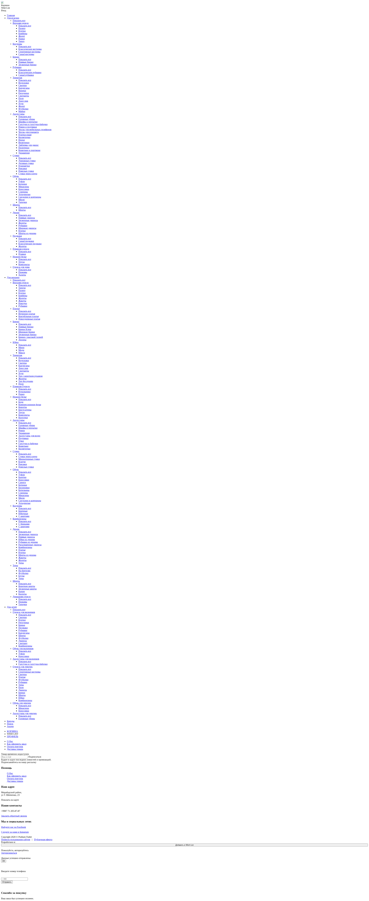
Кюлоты (22, 594)
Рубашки (17, 67)
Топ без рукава (25, 381)
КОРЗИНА (12, 731)
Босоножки (24, 487)
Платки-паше (25, 134)
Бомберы (22, 33)
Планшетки (24, 166)
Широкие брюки (26, 332)
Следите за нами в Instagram (15, 832)
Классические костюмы (30, 49)
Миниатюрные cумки (29, 459)
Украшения (24, 153)
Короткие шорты (26, 586)
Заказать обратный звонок (14, 816)
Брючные (23, 511)
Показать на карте (10, 800)
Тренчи (22, 288)
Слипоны (23, 192)
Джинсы (22, 640)
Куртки (22, 31)
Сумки (16, 155)
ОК (3, 861)
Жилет (21, 36)
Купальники (24, 391)
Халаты (22, 275)
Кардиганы (24, 88)
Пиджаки (17, 236)
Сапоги (22, 482)
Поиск (10, 724)
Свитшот (22, 643)
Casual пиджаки (26, 241)
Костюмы (17, 44)
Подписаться (34, 757)
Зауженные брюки (27, 64)
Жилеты (22, 223)
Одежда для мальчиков (24, 612)
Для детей (12, 607)
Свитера (22, 85)
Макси (21, 352)
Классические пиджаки (30, 243)
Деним (16, 212)
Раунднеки (23, 93)
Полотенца (23, 147)
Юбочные (23, 513)
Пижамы (22, 272)
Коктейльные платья (28, 316)
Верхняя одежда (21, 23)
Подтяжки (23, 438)
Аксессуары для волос (29, 435)
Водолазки (23, 83)
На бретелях (24, 570)
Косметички (24, 137)
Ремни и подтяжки (27, 127)
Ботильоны (23, 490)
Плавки (22, 254)
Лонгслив (23, 101)
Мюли (21, 199)
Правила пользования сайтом (15, 839)
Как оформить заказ (16, 744)
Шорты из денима (27, 233)
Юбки (16, 342)
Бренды (10, 721)
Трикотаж (17, 77)
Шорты (16, 205)
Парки (21, 38)
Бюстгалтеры (24, 410)
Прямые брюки (25, 62)
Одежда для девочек (23, 666)
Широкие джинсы (27, 228)
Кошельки (23, 446)
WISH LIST (12, 734)
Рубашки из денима (28, 542)
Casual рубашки (26, 75)
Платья (16, 308)
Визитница (23, 142)
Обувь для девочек (22, 703)
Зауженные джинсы (28, 220)
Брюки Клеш (24, 329)
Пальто (21, 28)
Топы (21, 563)
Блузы (21, 576)
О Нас (10, 741)
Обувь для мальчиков (23, 648)
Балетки (22, 477)
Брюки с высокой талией (30, 337)
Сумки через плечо (27, 173)
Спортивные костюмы (29, 51)
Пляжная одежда (21, 249)
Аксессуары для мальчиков (26, 659)
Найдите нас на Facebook (13, 827)
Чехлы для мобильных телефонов (34, 129)
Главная (11, 15)
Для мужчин (13, 18)
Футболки (23, 109)
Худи (20, 103)
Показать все (19, 20)
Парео (21, 394)
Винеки (22, 90)
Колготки (23, 417)
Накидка (22, 303)
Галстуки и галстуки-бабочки (33, 124)
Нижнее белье (20, 256)
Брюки (16, 57)
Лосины (22, 339)
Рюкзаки (22, 168)
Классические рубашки (29, 72)
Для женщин (13, 277)
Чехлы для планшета (28, 132)
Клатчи (22, 461)
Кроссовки (23, 189)
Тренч (21, 41)
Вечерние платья (26, 314)
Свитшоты (23, 96)
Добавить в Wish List (184, 845)
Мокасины (23, 186)
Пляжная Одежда (21, 386)
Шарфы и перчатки (27, 122)
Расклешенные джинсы (30, 544)
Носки (21, 140)
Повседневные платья (29, 319)
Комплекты (24, 264)
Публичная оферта (43, 839)
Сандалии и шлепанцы (29, 197)
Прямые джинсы (26, 218)
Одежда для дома (21, 267)
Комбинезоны (19, 519)
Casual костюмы (26, 54)
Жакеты (22, 301)
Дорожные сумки (27, 160)
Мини (21, 347)
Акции (10, 726)
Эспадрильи (24, 194)
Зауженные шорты (27, 589)
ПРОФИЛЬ (12, 736)
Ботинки (22, 184)
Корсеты (22, 407)
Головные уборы (26, 119)
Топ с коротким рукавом (30, 376)
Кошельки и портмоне (29, 150)
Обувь (16, 176)
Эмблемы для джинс (28, 145)
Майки (21, 111)
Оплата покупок (15, 746)
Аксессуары (19, 114)
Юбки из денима (26, 539)
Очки (21, 441)
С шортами (23, 516)
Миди (21, 350)
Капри (21, 591)
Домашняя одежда (22, 596)
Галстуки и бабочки (28, 443)
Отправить (7, 882)
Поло (21, 98)
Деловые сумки (26, 163)
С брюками (24, 524)
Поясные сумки (26, 171)
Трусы (21, 262)
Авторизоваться (9, 853)
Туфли (21, 181)
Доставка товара (15, 749)
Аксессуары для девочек (25, 713)
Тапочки (22, 202)
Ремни (21, 430)
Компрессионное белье (29, 404)
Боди (20, 402)
